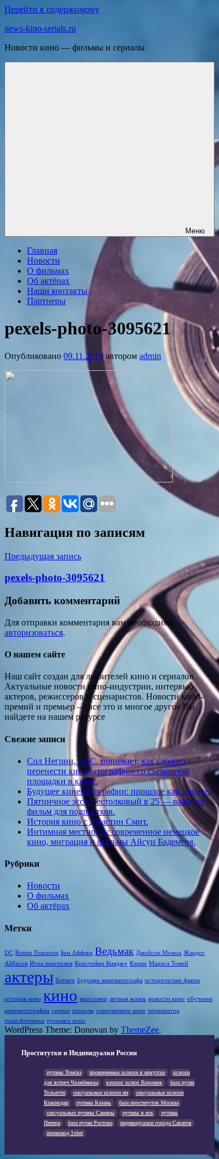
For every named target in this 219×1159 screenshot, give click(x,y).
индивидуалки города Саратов (155, 1123)
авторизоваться (33, 632)
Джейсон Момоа (158, 953)
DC (8, 953)
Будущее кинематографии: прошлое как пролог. (118, 791)
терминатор (164, 1011)
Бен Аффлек (77, 953)
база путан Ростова (90, 1123)
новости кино (166, 999)
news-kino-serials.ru (40, 28)
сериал (61, 1011)
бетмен (65, 980)
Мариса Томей (168, 963)
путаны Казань (93, 1103)
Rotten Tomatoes (36, 953)
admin (150, 356)
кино (60, 995)
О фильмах (48, 270)
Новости (43, 260)
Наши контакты (57, 291)
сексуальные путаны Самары (81, 1113)
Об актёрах (48, 281)
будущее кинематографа (110, 980)
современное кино (120, 1011)
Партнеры (46, 301)
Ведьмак (114, 951)
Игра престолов (51, 963)
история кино (22, 999)
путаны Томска (64, 1072)
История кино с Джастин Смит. (87, 821)
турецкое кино (66, 1021)
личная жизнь (128, 999)
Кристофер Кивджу (101, 963)
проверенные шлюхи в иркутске (127, 1072)
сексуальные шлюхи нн (100, 1092)
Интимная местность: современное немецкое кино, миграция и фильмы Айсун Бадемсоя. (113, 837)
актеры (28, 977)
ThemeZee (140, 1029)
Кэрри (138, 963)
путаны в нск (137, 1113)
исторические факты (172, 980)
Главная (42, 250)
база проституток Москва (149, 1103)
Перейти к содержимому (51, 9)
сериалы (83, 1011)
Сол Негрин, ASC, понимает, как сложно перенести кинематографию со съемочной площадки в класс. (108, 771)
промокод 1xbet (65, 1133)
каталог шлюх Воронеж (134, 1082)
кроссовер (93, 999)
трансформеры (24, 1021)
